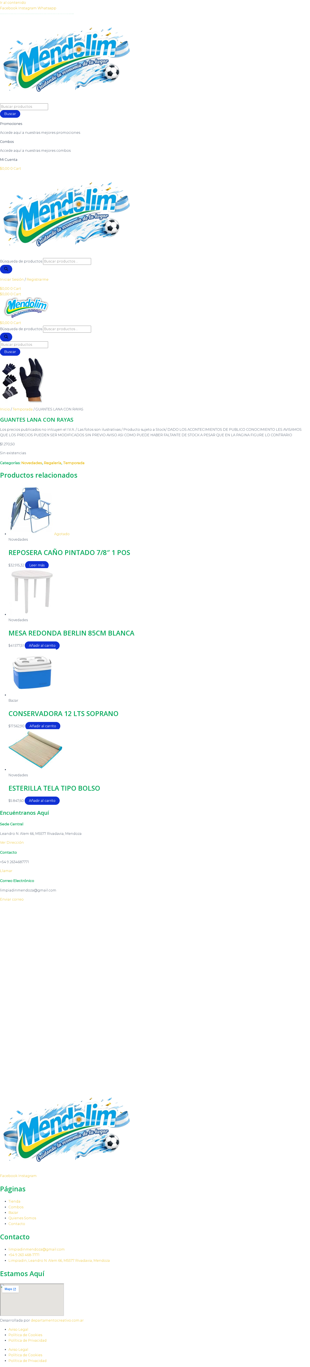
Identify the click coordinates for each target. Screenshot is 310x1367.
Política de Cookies (25, 1335)
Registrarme (38, 280)
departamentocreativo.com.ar (57, 1320)
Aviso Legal (18, 1329)
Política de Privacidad (27, 1340)
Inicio (5, 409)
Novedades (31, 463)
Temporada (23, 409)
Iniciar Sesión (12, 280)
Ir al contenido (13, 3)
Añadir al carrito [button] (42, 646)
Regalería (52, 463)
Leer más (36, 565)
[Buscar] (6, 269)
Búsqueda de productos (21, 261)
